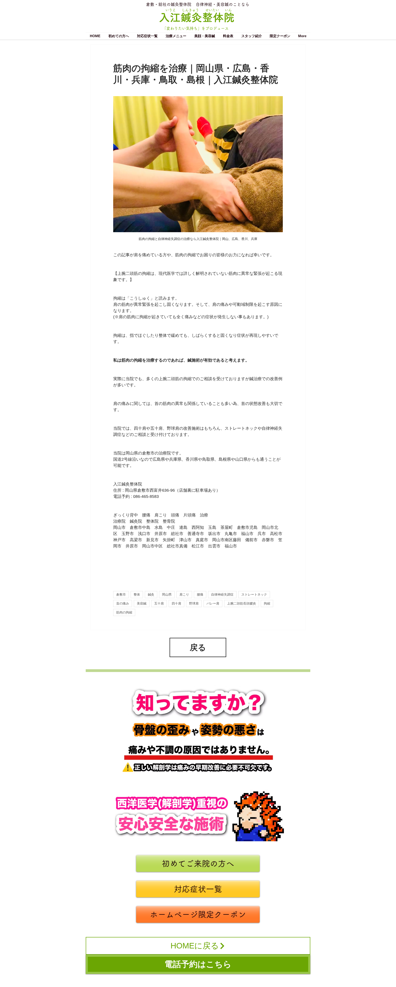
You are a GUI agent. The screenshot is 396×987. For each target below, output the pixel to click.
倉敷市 (121, 594)
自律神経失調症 (222, 594)
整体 (137, 594)
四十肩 (176, 603)
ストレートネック (254, 594)
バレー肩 (212, 603)
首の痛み (122, 603)
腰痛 (200, 594)
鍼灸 (151, 594)
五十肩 (159, 603)
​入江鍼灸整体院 (196, 17)
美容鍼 (141, 603)
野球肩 (194, 603)
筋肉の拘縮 (124, 612)
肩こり (184, 594)
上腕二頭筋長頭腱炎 (241, 603)
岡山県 (167, 594)
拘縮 (267, 603)
